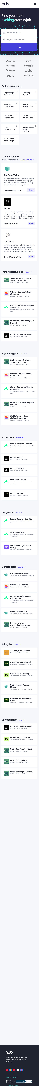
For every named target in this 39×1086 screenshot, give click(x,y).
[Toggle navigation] (35, 4)
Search (19, 47)
